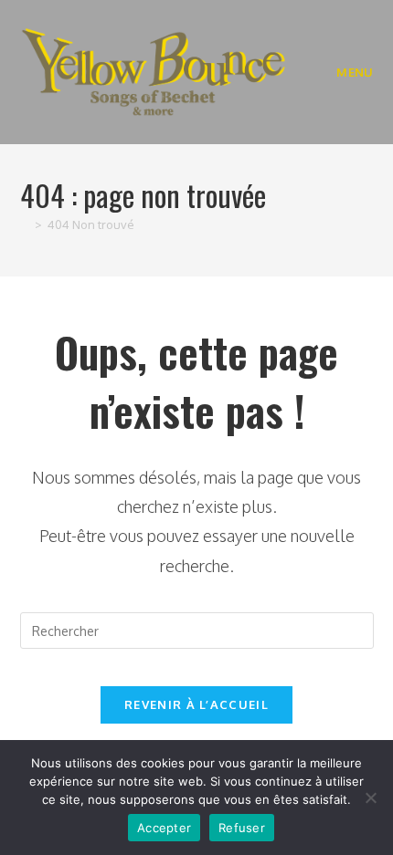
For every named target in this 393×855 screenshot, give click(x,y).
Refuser (241, 827)
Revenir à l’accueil (196, 704)
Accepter (164, 827)
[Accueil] (24, 224)
